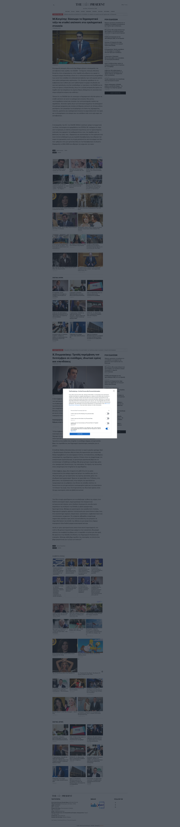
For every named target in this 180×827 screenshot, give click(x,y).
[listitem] (90, 410)
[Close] (114, 391)
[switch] (107, 414)
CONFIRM (79, 434)
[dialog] (90, 413)
